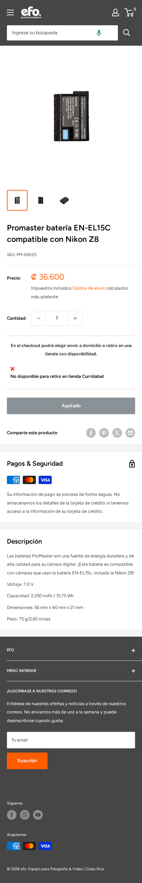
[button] (99, 32)
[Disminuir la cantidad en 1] (38, 318)
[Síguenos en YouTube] (38, 815)
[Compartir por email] (130, 433)
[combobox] (62, 32)
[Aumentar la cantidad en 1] (75, 318)
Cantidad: (17, 318)
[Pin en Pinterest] (104, 433)
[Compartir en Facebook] (91, 433)
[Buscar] (126, 32)
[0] (129, 12)
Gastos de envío (88, 288)
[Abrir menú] (10, 12)
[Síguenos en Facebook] (12, 815)
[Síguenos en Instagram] (25, 815)
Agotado (71, 406)
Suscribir (27, 761)
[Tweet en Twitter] (117, 433)
